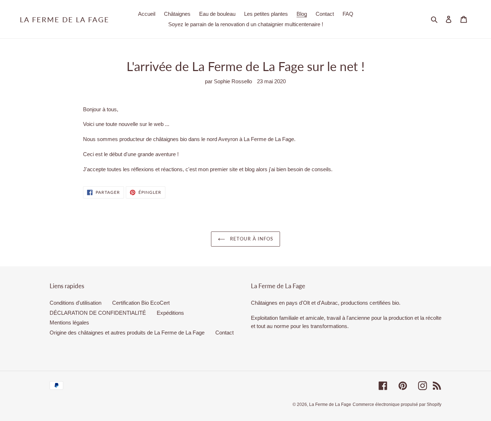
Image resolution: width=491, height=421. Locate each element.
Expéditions (170, 313)
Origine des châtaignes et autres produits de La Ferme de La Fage (127, 332)
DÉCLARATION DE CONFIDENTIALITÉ (98, 313)
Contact (224, 332)
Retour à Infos (251, 239)
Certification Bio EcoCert (141, 303)
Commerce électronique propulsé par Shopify (397, 404)
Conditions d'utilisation (75, 303)
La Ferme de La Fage (64, 19)
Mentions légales (69, 322)
